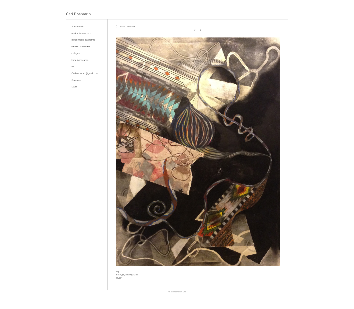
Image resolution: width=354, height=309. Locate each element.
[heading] (78, 14)
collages (75, 53)
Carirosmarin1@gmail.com (84, 73)
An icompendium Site (177, 292)
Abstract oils (77, 26)
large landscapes (79, 60)
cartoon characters (81, 46)
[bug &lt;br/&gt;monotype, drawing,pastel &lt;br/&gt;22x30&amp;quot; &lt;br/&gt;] (198, 151)
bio (72, 66)
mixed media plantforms (83, 39)
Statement (76, 80)
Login (74, 86)
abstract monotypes (81, 33)
